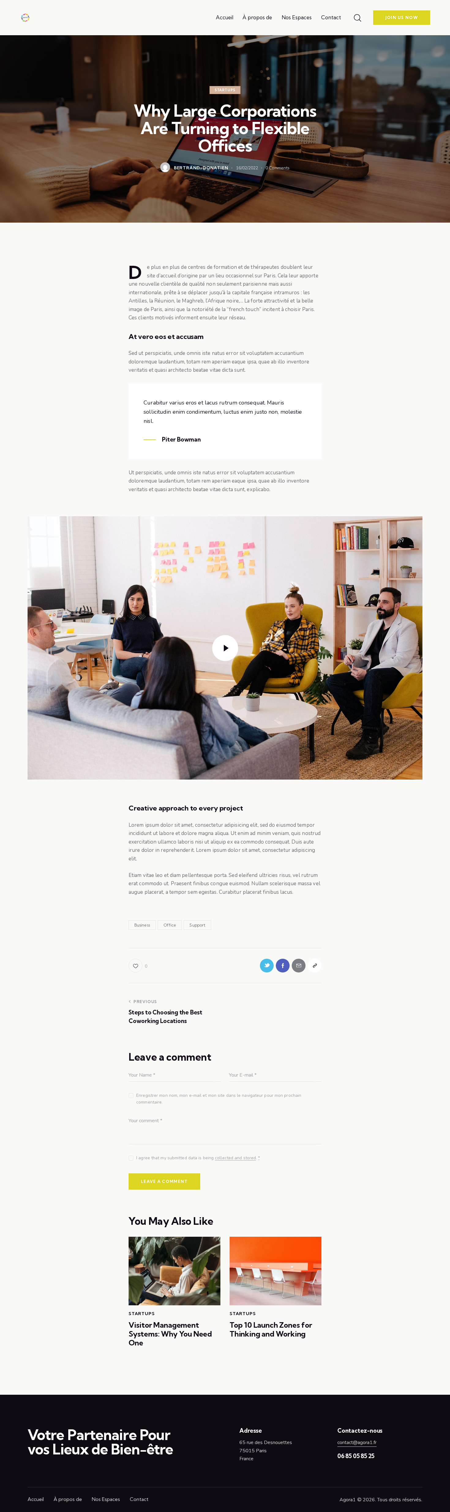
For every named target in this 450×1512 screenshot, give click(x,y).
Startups (225, 90)
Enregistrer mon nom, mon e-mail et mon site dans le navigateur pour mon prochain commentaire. (218, 1099)
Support (197, 925)
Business (142, 925)
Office (169, 925)
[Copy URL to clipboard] (314, 965)
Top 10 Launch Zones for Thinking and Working (271, 1329)
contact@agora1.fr (357, 1442)
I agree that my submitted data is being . (198, 1158)
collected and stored (235, 1158)
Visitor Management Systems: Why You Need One (170, 1334)
